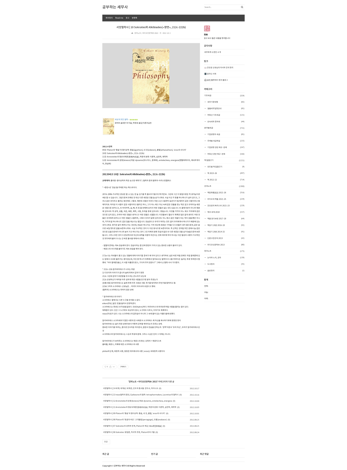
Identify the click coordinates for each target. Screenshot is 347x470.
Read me (119, 18)
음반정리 (225, 270)
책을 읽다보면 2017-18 (225, 218)
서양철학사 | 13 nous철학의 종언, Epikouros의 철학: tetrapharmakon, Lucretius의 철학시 (141, 395)
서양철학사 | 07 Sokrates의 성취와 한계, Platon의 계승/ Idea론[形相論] (132, 426)
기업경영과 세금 (225, 134)
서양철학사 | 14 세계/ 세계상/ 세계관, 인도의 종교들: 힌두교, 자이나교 (130, 388)
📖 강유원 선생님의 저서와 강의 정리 (218, 68)
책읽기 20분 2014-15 (225, 231)
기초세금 (224, 95)
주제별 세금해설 (225, 141)
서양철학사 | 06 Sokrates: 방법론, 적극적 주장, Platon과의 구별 (129, 432)
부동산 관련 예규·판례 (225, 154)
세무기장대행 (225, 102)
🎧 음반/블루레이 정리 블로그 (216, 80)
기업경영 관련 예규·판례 (225, 147)
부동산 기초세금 (225, 115)
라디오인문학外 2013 (147, 381)
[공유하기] (110, 367)
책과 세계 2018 (225, 212)
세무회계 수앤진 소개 (212, 52)
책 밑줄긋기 (224, 160)
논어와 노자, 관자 (225, 257)
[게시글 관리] (113, 367)
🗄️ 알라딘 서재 (210, 74)
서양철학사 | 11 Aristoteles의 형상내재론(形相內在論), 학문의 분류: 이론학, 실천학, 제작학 (139, 407)
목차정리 (109, 18)
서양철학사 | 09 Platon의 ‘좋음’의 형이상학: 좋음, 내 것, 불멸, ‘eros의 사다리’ (134, 413)
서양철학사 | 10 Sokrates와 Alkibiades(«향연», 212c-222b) (151, 27)
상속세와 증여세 (225, 121)
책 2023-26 (225, 173)
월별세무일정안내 (225, 108)
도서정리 (225, 264)
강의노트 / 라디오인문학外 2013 (146, 33)
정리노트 (224, 251)
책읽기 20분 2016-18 (225, 225)
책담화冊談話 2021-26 (225, 192)
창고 (127, 18)
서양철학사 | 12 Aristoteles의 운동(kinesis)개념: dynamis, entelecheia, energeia (137, 401)
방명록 (134, 18)
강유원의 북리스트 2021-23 (225, 205)
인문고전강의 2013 (225, 238)
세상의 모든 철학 (121, 120)
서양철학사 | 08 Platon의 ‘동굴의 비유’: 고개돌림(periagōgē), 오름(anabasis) (135, 420)
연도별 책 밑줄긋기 (225, 166)
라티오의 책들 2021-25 (225, 199)
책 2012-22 (225, 179)
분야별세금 (224, 128)
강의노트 (132, 381)
